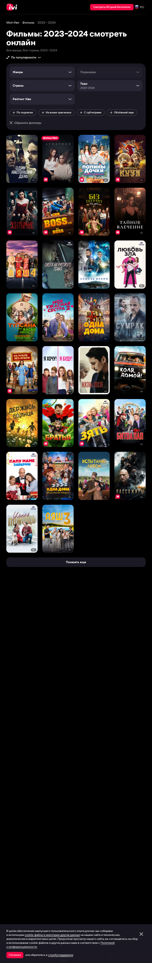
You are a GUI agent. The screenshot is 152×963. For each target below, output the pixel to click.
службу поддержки (60, 954)
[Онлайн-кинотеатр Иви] (12, 7)
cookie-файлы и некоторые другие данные (52, 934)
